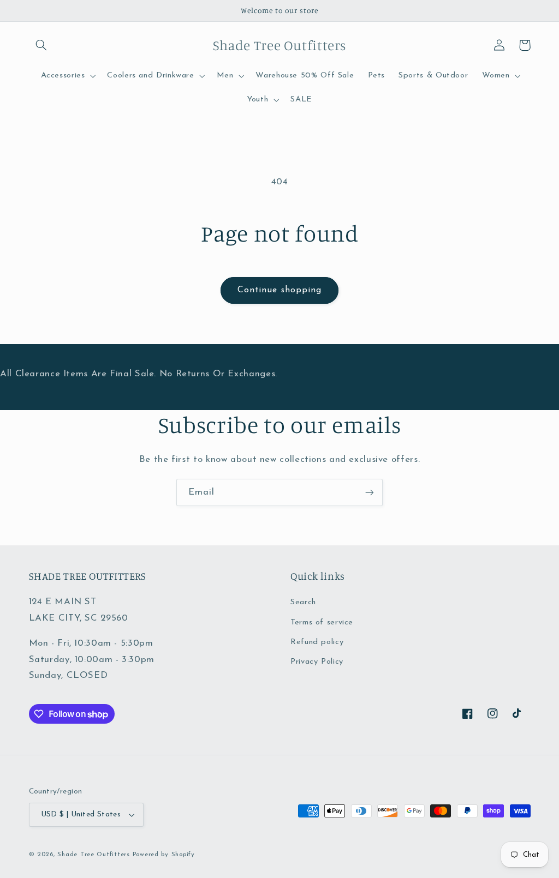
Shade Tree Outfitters (93, 854)
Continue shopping (279, 290)
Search (303, 602)
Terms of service (321, 622)
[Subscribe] (369, 492)
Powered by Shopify (164, 854)
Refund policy (316, 642)
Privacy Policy (316, 662)
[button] (41, 45)
